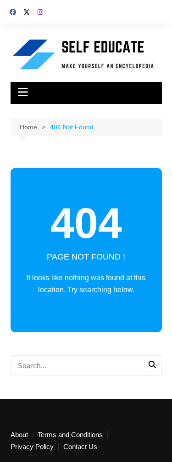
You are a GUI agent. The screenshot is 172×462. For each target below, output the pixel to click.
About (19, 435)
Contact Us (80, 446)
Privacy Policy (32, 446)
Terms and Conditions (70, 435)
